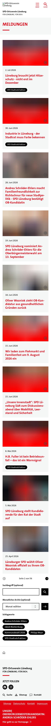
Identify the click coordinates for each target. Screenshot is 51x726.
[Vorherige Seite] (4, 578)
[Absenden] (44, 606)
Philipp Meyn (37, 632)
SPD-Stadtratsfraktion (15, 638)
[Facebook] (5, 687)
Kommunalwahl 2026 (15, 632)
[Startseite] (5, 652)
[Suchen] (44, 591)
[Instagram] (11, 687)
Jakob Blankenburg (14, 626)
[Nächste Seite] (46, 578)
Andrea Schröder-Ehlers (16, 621)
